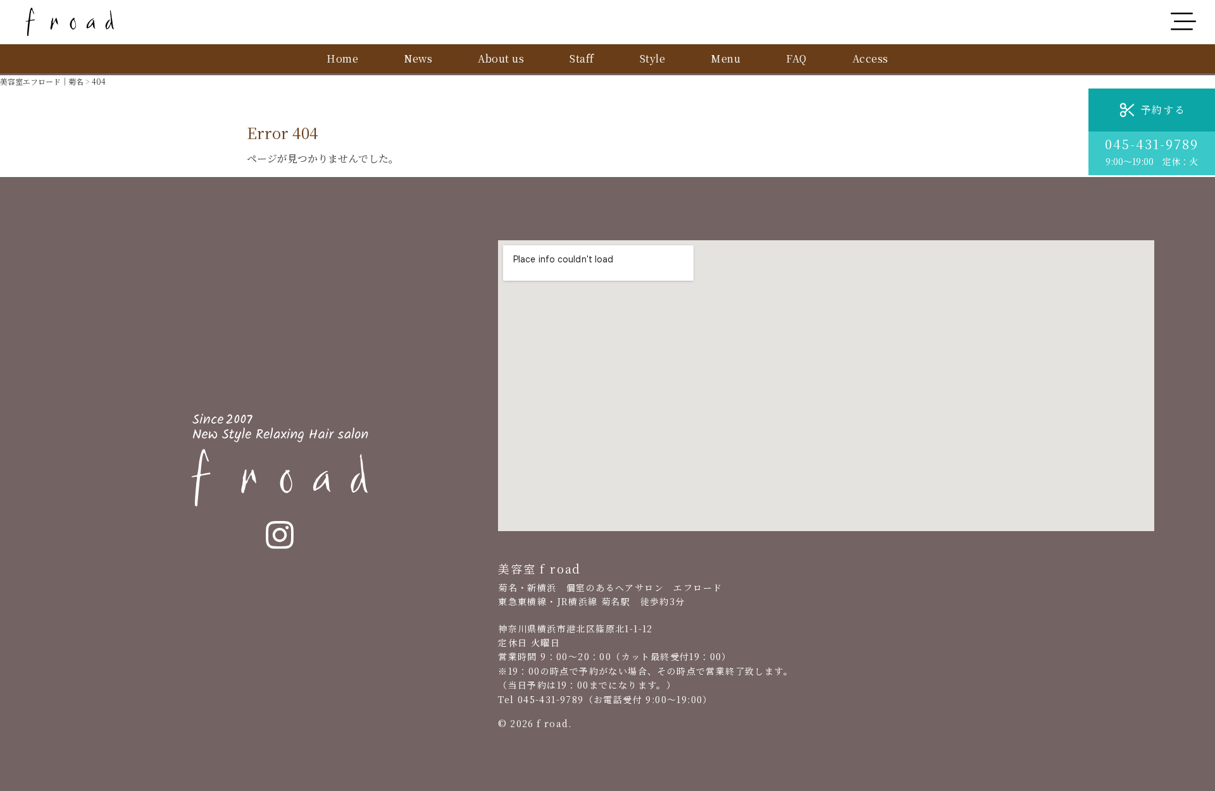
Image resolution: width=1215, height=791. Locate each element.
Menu (725, 58)
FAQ (796, 58)
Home (342, 58)
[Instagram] (280, 535)
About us (501, 58)
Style (653, 58)
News (418, 58)
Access (870, 58)
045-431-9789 (1152, 144)
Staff (582, 58)
